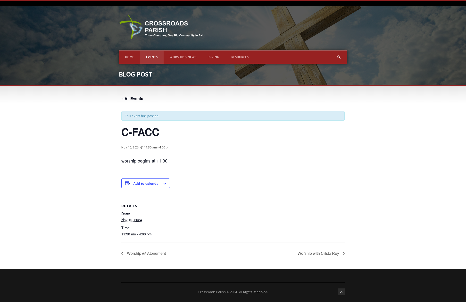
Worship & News (183, 57)
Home (129, 57)
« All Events (132, 98)
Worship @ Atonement (146, 253)
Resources (240, 57)
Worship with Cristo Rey (319, 253)
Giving (213, 57)
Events (152, 57)
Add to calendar (146, 183)
